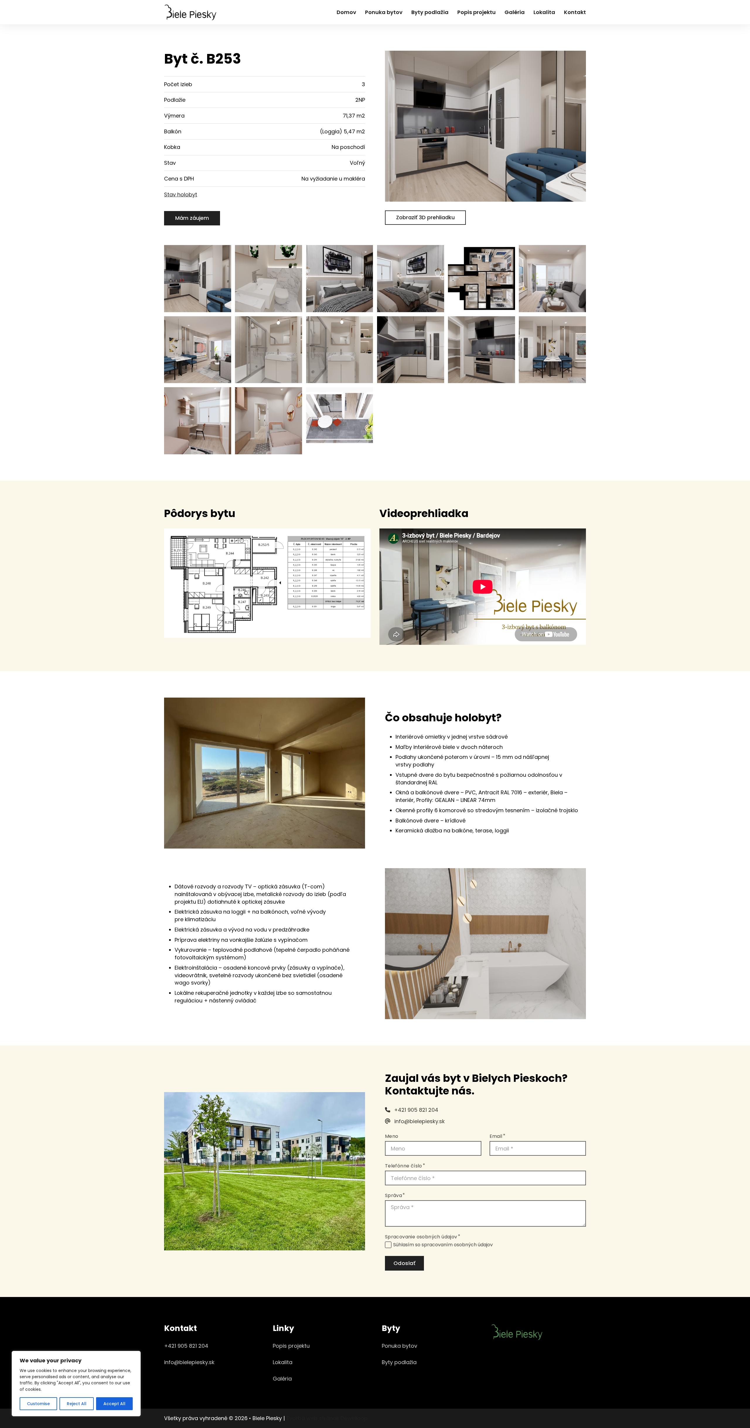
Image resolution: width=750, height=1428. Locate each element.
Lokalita (544, 12)
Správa (393, 1195)
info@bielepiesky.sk (189, 1362)
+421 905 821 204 (186, 1345)
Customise (38, 1404)
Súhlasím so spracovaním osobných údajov (443, 1245)
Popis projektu (476, 12)
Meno (391, 1136)
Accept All (114, 1404)
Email (496, 1136)
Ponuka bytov (384, 12)
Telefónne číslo (403, 1166)
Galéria (514, 12)
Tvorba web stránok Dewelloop (327, 1418)
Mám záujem (192, 218)
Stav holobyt (180, 194)
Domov (346, 12)
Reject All (76, 1404)
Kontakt (575, 12)
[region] (76, 1383)
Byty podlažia (430, 12)
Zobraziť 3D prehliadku (425, 217)
